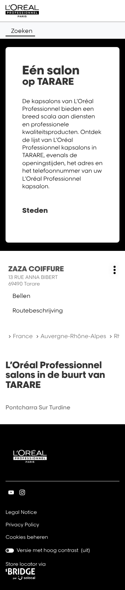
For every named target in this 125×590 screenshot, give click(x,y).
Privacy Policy (22, 525)
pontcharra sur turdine (38, 407)
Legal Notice (21, 513)
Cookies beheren (27, 537)
